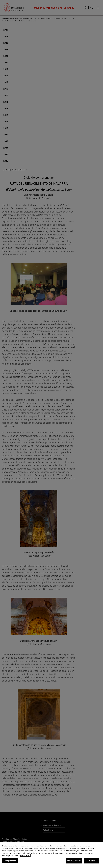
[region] (51, 854)
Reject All (91, 861)
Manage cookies (10, 861)
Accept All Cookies (74, 861)
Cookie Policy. (25, 856)
